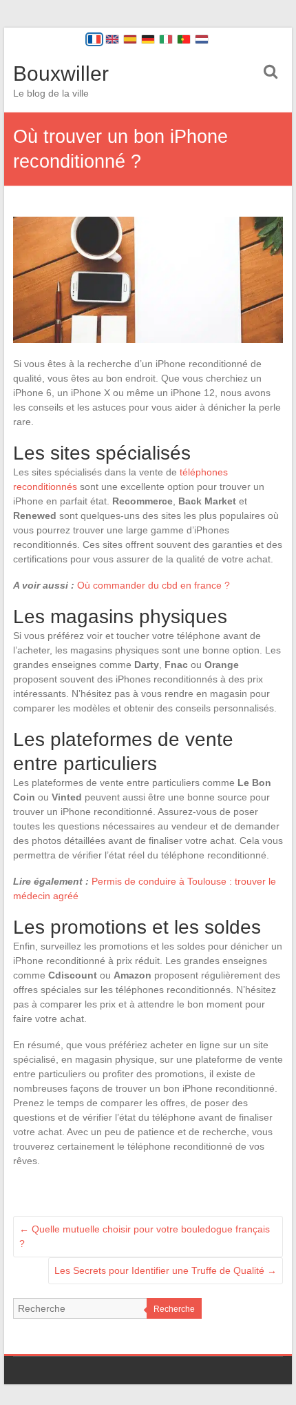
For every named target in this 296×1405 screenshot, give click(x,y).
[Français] (94, 39)
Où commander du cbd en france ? (153, 585)
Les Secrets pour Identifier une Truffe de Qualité (165, 1270)
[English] (112, 39)
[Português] (184, 39)
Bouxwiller (61, 73)
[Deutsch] (148, 39)
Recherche (174, 1309)
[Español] (130, 39)
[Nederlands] (202, 39)
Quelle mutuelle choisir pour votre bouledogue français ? (144, 1236)
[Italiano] (166, 39)
